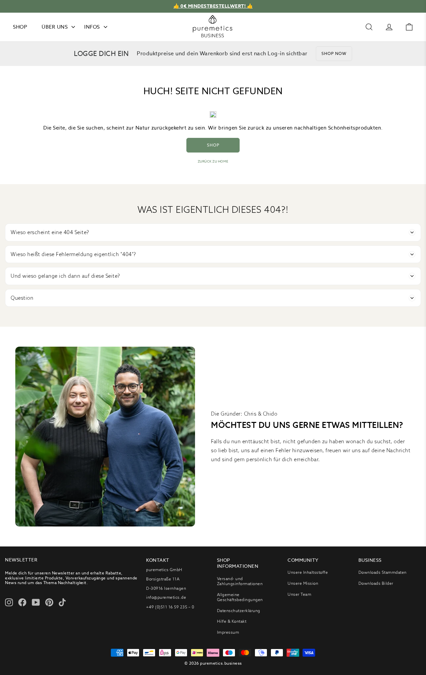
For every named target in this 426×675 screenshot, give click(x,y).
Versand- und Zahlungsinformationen (240, 581)
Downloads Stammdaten (382, 572)
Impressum (228, 632)
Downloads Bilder (375, 583)
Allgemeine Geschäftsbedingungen (240, 597)
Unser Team (299, 594)
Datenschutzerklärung (238, 610)
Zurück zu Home (213, 161)
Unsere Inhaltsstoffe (308, 572)
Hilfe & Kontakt (232, 621)
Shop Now (333, 53)
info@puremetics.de (166, 597)
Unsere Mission (303, 583)
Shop (213, 145)
